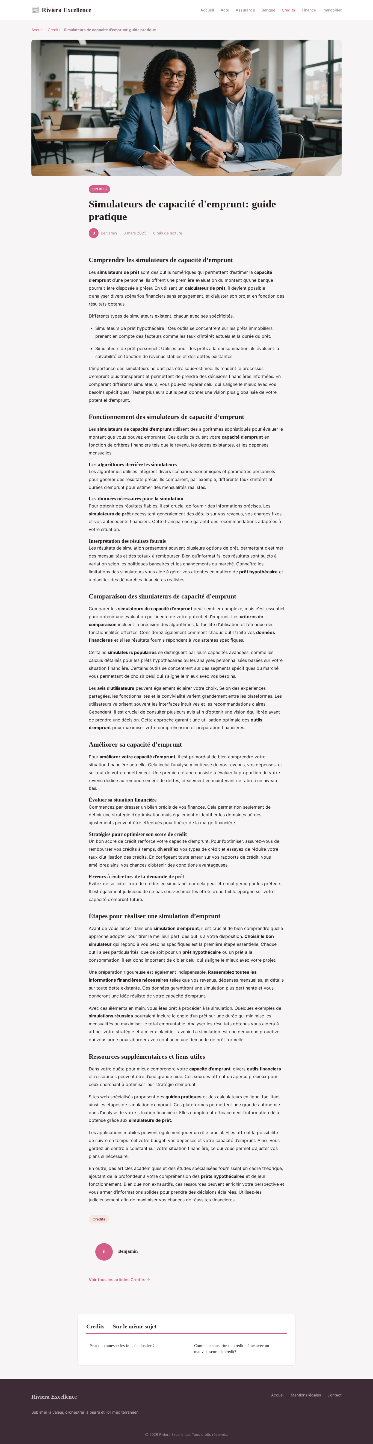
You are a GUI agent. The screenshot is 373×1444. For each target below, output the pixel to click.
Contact (334, 1395)
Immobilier (332, 10)
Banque (268, 10)
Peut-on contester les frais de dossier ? (122, 1345)
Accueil (207, 10)
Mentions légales (306, 1395)
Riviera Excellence (61, 9)
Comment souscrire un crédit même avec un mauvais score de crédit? (231, 1348)
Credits (288, 10)
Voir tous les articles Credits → (119, 1279)
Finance (309, 10)
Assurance (245, 10)
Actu (225, 10)
